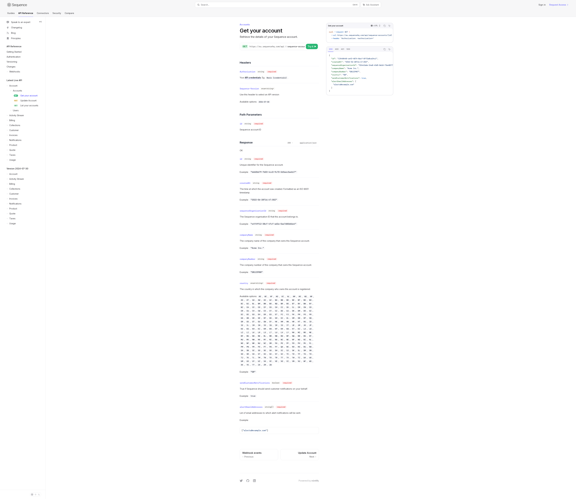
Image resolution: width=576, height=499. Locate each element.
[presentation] (360, 35)
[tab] (330, 49)
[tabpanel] (360, 73)
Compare (69, 13)
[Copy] (302, 46)
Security (56, 13)
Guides (11, 13)
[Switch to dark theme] (39, 494)
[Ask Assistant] (389, 26)
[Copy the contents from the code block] (385, 26)
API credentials (253, 77)
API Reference (25, 13)
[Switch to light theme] (35, 494)
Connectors (43, 13)
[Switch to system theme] (32, 494)
